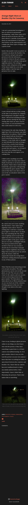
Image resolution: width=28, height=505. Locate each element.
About (9, 6)
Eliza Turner (7, 2)
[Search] (22, 2)
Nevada (13, 414)
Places (11, 416)
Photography (5, 416)
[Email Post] (2, 419)
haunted (8, 414)
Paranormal (19, 414)
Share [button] (3, 421)
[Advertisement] (14, 478)
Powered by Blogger (15, 499)
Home (3, 6)
